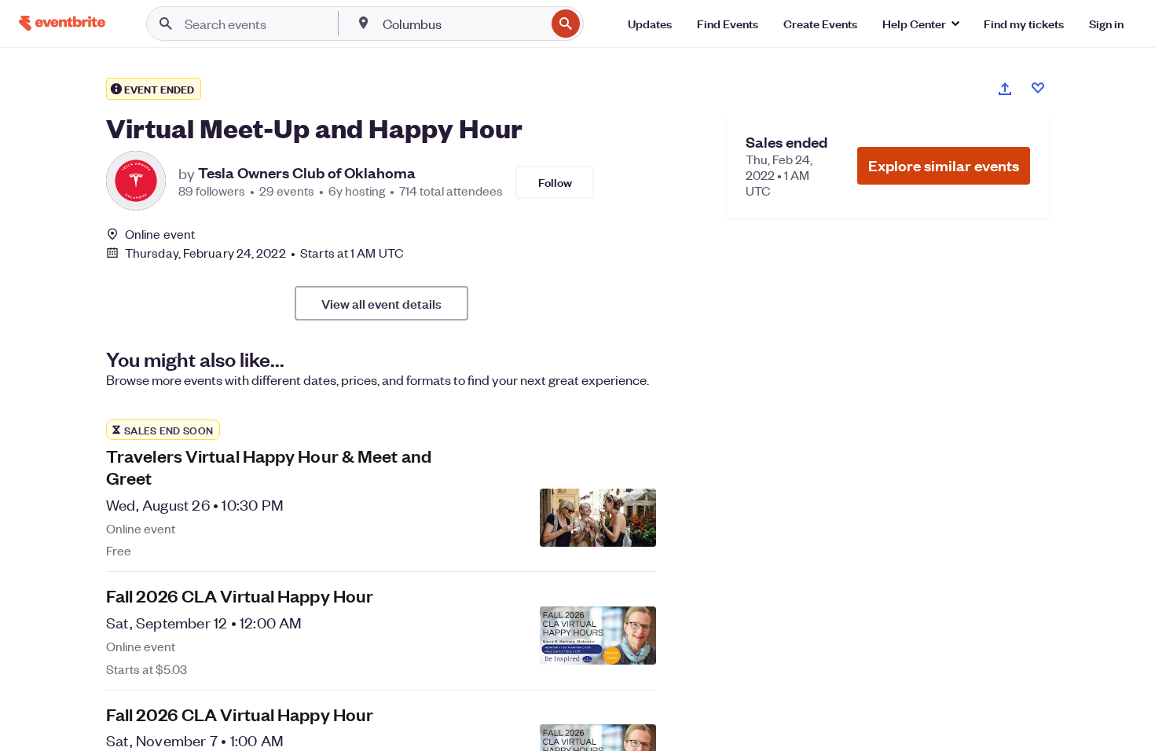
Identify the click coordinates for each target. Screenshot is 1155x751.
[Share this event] (1005, 88)
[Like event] (1038, 88)
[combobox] (462, 23)
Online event (160, 234)
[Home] (62, 23)
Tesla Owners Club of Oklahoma (307, 173)
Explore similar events (943, 165)
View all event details (381, 303)
